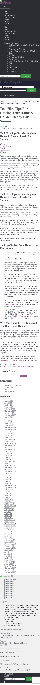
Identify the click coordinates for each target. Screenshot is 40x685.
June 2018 (8, 554)
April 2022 (8, 481)
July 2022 (7, 475)
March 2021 (8, 500)
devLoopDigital (5, 146)
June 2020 (8, 514)
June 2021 (8, 494)
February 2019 (9, 540)
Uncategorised (11, 101)
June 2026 (8, 403)
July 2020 (7, 512)
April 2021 (8, 498)
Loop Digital (25, 670)
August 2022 (9, 473)
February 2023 (9, 461)
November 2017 (10, 568)
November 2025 (10, 411)
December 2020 (10, 506)
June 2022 (8, 477)
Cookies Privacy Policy (12, 626)
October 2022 (9, 469)
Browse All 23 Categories (18, 71)
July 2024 (7, 431)
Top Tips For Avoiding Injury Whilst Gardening (17, 366)
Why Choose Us (10, 15)
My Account (8, 674)
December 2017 (10, 566)
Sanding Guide (9, 17)
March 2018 (8, 560)
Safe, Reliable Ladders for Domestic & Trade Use (21, 607)
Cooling (12, 55)
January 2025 (9, 425)
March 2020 (8, 518)
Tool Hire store (9, 304)
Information (8, 388)
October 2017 (9, 570)
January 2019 (9, 542)
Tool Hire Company (19, 316)
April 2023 (8, 457)
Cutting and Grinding (16, 57)
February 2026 (9, 409)
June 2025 (8, 421)
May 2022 (8, 479)
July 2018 (7, 552)
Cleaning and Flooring (17, 49)
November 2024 (10, 427)
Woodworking (9, 619)
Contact (7, 23)
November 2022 (10, 467)
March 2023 (8, 459)
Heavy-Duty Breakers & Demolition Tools (24, 61)
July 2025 (7, 419)
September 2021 (10, 488)
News (6, 21)
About (6, 13)
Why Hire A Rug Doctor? (9, 364)
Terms (6, 19)
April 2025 (8, 423)
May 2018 (8, 556)
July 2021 (7, 492)
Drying (11, 65)
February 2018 (9, 562)
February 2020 (9, 520)
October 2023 (9, 447)
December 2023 (10, 443)
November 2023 (10, 445)
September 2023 (10, 449)
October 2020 (9, 508)
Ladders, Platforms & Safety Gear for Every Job (21, 605)
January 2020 (9, 522)
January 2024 (9, 441)
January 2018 (9, 564)
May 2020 (8, 516)
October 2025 (9, 413)
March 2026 (8, 407)
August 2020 (9, 510)
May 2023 (8, 455)
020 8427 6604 (5, 3)
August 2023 (9, 451)
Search (26, 76)
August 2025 (9, 417)
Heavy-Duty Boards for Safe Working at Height (21, 609)
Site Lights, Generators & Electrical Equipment (20, 613)
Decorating (13, 59)
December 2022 (10, 465)
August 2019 (9, 528)
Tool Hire (25, 189)
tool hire (29, 238)
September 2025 (10, 415)
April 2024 (8, 437)
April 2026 (8, 405)
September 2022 (10, 471)
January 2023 (9, 463)
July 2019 (7, 530)
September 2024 (10, 429)
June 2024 (8, 433)
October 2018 (9, 546)
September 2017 (10, 572)
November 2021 (10, 485)
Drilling (11, 63)
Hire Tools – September (12, 386)
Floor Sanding (14, 67)
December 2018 (10, 544)
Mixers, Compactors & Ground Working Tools (20, 615)
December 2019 (10, 524)
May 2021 (8, 496)
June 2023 (8, 453)
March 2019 (8, 538)
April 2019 (8, 536)
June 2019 (8, 532)
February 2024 (9, 439)
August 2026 (9, 401)
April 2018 (8, 558)
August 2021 (9, 490)
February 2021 (9, 502)
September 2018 (10, 548)
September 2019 (10, 526)
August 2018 (9, 550)
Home (6, 11)
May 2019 (8, 534)
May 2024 (8, 435)
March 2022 (8, 483)
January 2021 (9, 504)
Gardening (12, 69)
